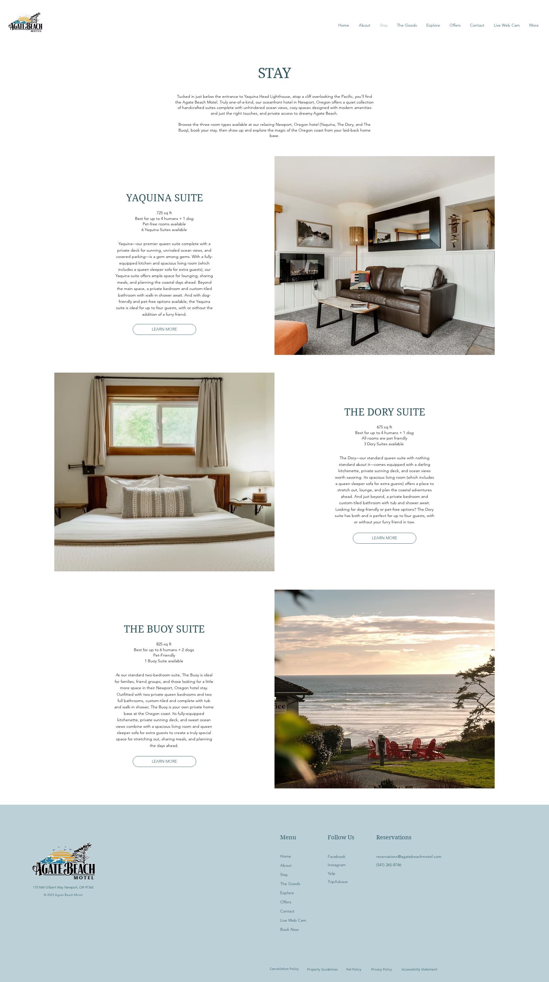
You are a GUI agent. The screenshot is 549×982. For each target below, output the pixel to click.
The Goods (290, 883)
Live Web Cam (293, 920)
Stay (284, 874)
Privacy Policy (381, 969)
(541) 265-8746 (388, 864)
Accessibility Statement (419, 969)
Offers (285, 902)
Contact (287, 911)
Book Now (289, 929)
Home (285, 856)
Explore (287, 892)
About (286, 865)
